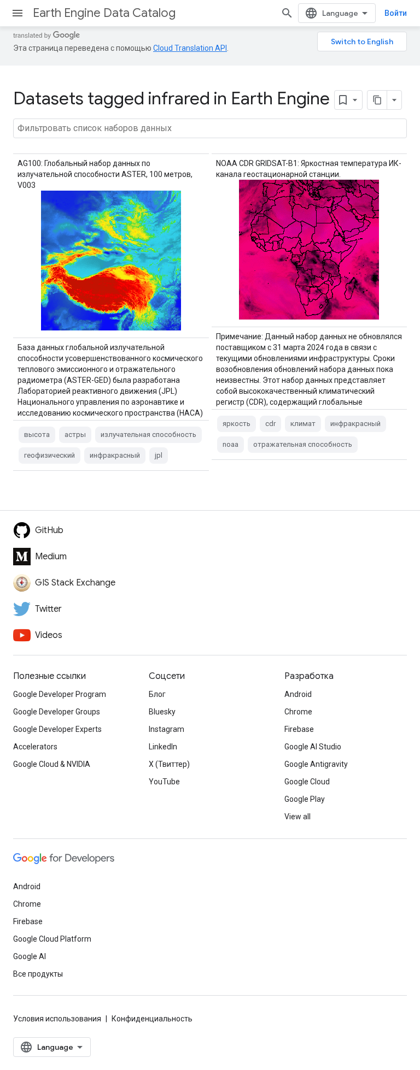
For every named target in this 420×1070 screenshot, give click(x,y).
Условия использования (57, 1018)
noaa (230, 444)
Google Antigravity (316, 764)
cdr (270, 423)
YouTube (164, 781)
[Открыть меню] (17, 13)
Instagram (166, 729)
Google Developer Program (59, 694)
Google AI (29, 956)
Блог (157, 694)
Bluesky (162, 711)
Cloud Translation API (190, 48)
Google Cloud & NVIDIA (51, 764)
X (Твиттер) (169, 764)
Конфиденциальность (152, 1018)
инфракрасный (115, 455)
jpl (158, 455)
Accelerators (35, 746)
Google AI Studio (312, 746)
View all (297, 816)
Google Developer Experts (57, 729)
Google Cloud (307, 781)
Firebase (299, 729)
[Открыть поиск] (287, 13)
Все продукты (38, 973)
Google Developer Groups (56, 711)
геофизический (49, 455)
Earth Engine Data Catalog (104, 12)
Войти (395, 13)
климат (303, 423)
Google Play (304, 799)
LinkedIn (163, 746)
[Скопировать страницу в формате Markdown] (377, 100)
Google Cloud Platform (52, 939)
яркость (236, 423)
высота (37, 434)
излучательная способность (148, 434)
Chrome (298, 711)
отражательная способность (302, 444)
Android (298, 694)
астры (75, 434)
